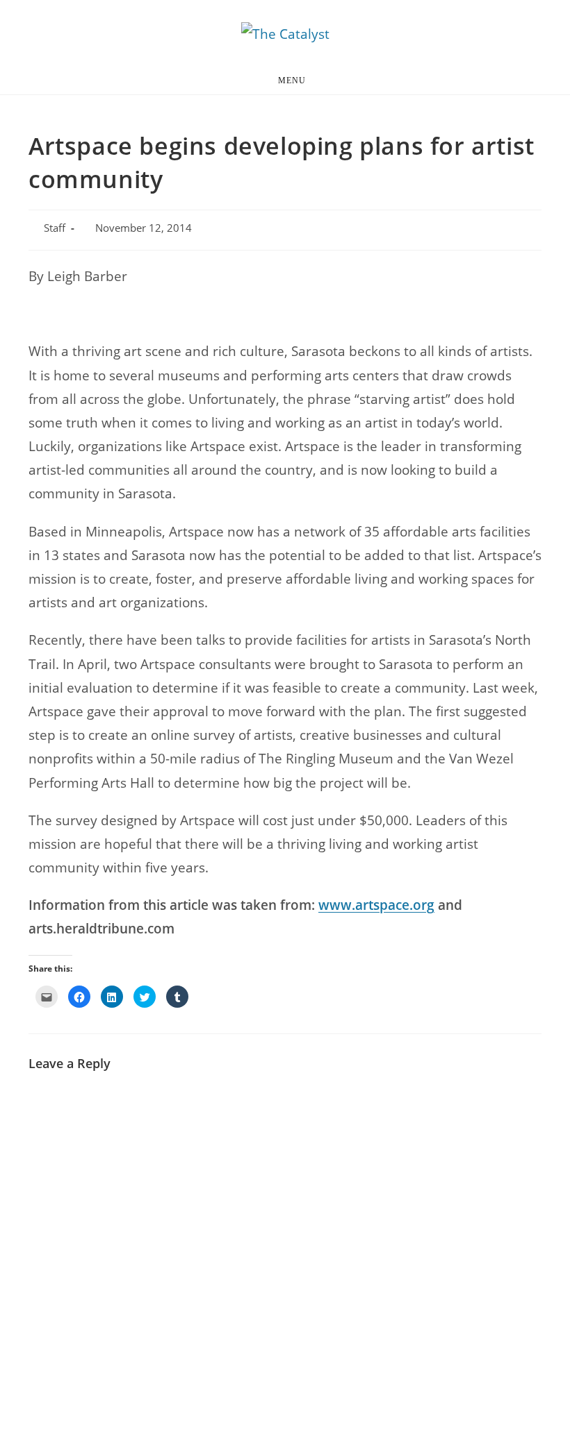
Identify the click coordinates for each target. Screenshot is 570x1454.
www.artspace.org (376, 905)
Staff (54, 228)
